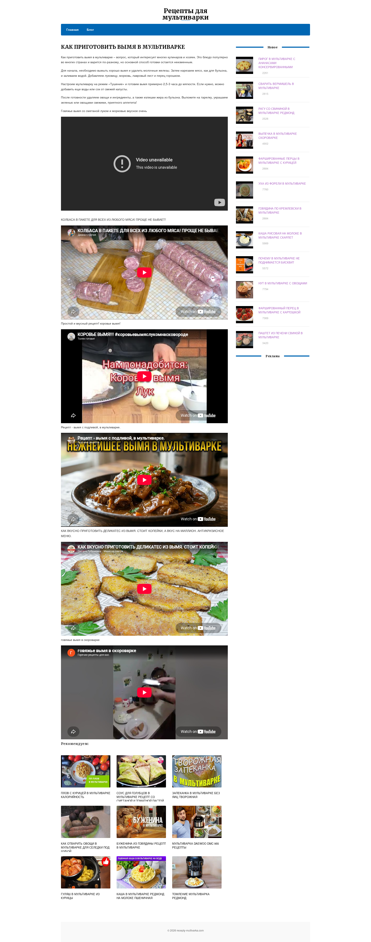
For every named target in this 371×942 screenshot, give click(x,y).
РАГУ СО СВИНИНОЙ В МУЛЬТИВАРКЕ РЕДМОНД (276, 111)
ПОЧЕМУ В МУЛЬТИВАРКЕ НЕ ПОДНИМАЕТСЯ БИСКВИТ (279, 260)
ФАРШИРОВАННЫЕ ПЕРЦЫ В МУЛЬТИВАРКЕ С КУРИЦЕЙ (279, 160)
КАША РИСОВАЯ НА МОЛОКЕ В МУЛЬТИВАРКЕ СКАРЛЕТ (280, 235)
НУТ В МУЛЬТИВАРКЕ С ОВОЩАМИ (282, 283)
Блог (90, 29)
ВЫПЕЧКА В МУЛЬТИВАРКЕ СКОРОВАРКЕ (277, 136)
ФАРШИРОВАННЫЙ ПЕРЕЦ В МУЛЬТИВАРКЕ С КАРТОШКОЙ (279, 310)
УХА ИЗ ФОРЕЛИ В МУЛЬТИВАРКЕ (282, 183)
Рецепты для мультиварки (185, 14)
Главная (72, 29)
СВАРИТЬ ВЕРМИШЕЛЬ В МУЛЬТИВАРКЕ (276, 86)
